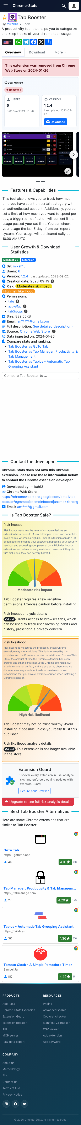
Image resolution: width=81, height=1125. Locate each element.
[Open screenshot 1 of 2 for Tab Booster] (37, 154)
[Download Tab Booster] (59, 111)
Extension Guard (13, 1016)
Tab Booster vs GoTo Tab (28, 346)
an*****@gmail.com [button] (33, 321)
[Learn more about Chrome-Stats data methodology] (54, 331)
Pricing (47, 1003)
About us (8, 1062)
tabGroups (15, 311)
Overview (13, 52)
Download (37, 52)
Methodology (11, 1069)
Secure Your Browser (34, 791)
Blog (5, 1075)
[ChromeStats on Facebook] (15, 1104)
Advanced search (54, 1010)
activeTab (15, 306)
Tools (26, 24)
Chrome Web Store (35, 331)
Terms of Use (11, 1088)
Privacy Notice (12, 1094)
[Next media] (73, 154)
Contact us (9, 1081)
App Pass (8, 1003)
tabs (11, 301)
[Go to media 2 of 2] (42, 181)
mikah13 (12, 24)
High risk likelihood (18, 291)
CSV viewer (51, 1029)
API (4, 1029)
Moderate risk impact (34, 286)
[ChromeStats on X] (24, 1104)
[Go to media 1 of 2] (38, 181)
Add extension (52, 1035)
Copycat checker (54, 1016)
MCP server (10, 1035)
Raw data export (13, 1041)
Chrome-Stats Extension (18, 1010)
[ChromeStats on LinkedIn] (6, 1104)
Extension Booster (14, 1022)
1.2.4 (24, 276)
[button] (6, 6)
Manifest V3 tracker (56, 1022)
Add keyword (51, 1041)
